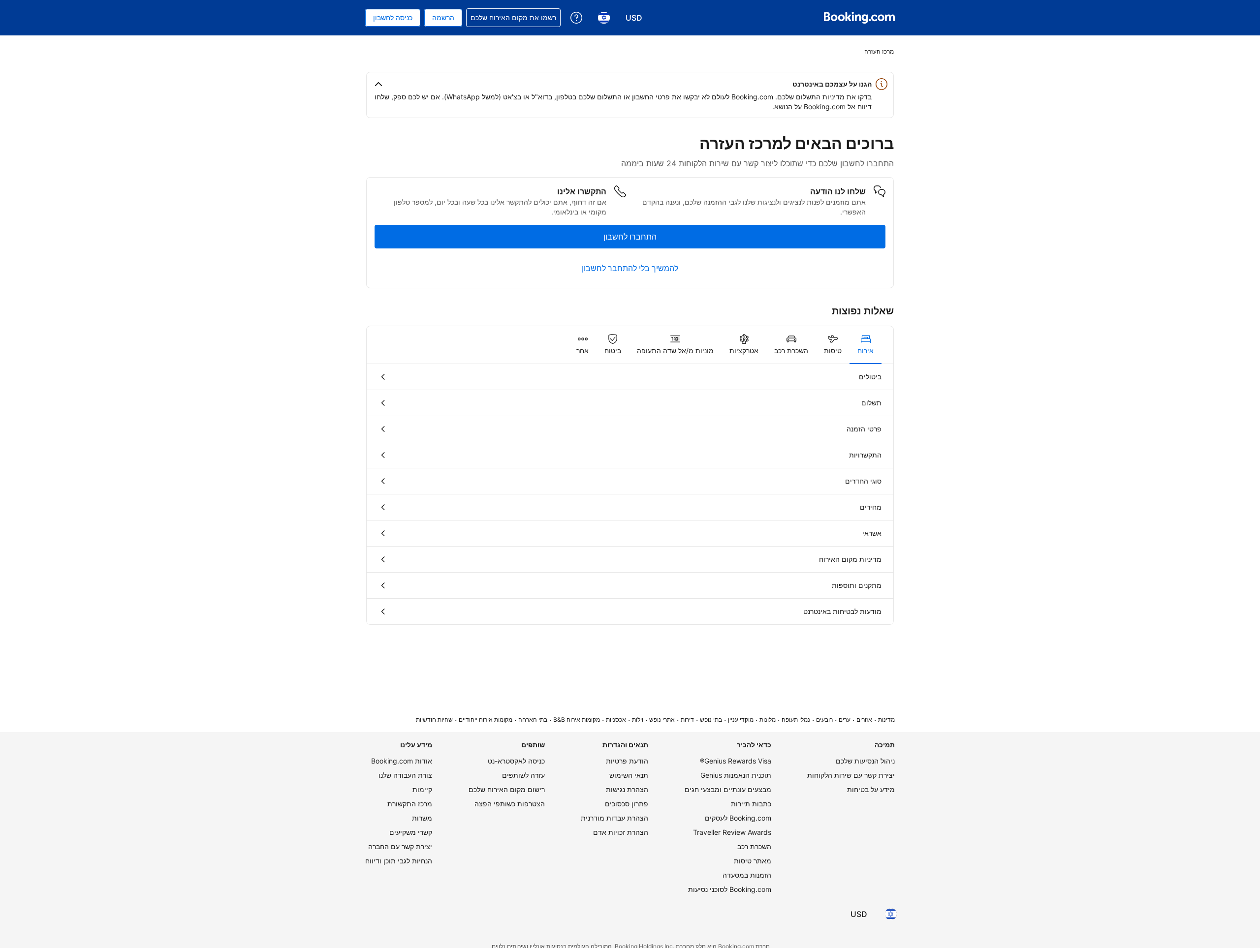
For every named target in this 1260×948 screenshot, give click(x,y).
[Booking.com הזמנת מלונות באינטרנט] (859, 18)
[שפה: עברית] (891, 914)
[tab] (866, 345)
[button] (630, 84)
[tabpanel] (630, 494)
